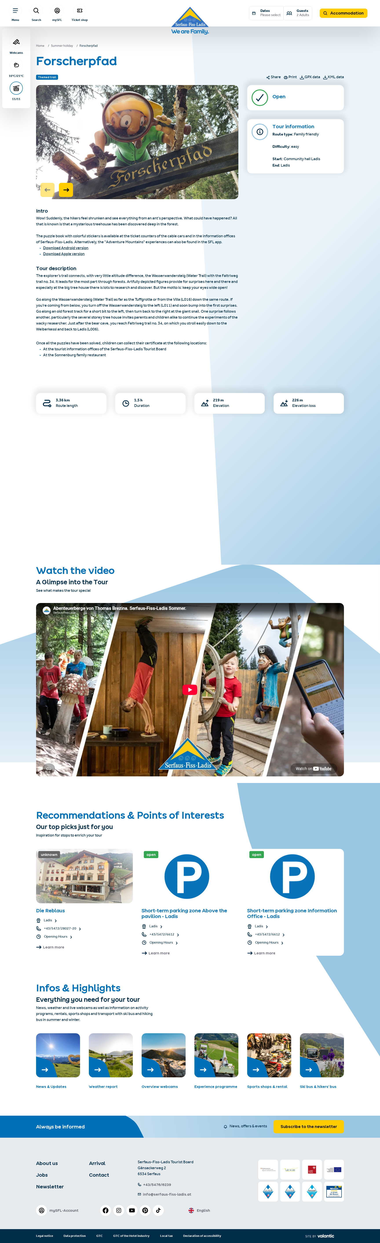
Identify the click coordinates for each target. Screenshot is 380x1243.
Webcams (16, 52)
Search (36, 19)
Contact (99, 1175)
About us (47, 1163)
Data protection (75, 1236)
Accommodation (346, 13)
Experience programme (215, 1086)
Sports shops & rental (267, 1086)
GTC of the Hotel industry (131, 1236)
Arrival (97, 1163)
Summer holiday (62, 46)
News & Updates (51, 1086)
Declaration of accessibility (202, 1236)
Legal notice (44, 1236)
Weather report (103, 1086)
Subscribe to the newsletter (309, 1126)
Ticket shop (79, 19)
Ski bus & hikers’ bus (318, 1086)
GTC (99, 1236)
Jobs (42, 1175)
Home (40, 46)
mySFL (57, 19)
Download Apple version (64, 254)
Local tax (166, 1236)
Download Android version (65, 248)
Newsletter (50, 1186)
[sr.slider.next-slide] (66, 190)
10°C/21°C (16, 75)
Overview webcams (160, 1086)
